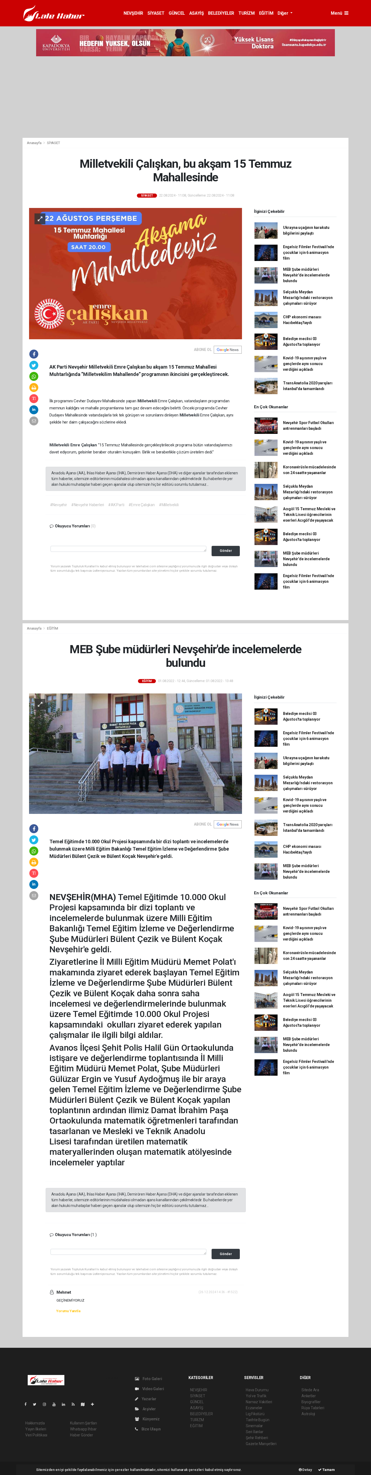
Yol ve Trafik (256, 1396)
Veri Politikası (36, 1435)
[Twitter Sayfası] (37, 1404)
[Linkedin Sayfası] (66, 1404)
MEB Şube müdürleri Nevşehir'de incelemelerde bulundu (306, 275)
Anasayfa (34, 143)
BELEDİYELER (221, 13)
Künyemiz (151, 1419)
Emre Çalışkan (84, 445)
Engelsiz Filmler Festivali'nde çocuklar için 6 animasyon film (308, 252)
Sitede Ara (310, 1390)
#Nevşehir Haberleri (87, 505)
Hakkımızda (35, 1423)
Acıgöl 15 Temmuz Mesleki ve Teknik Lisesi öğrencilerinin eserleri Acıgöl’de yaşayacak (309, 514)
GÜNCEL (177, 13)
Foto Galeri (152, 1379)
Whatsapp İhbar (83, 1429)
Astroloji (308, 1414)
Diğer (283, 13)
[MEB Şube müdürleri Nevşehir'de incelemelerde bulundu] (135, 753)
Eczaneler (254, 1408)
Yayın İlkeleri (35, 1429)
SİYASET (155, 13)
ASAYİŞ (196, 13)
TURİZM (246, 13)
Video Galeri (153, 1389)
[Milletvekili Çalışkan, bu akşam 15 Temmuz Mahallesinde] (135, 273)
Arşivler (149, 1409)
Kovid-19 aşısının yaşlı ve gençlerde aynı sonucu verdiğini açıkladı (304, 364)
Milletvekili (147, 401)
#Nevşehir (58, 505)
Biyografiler (311, 1402)
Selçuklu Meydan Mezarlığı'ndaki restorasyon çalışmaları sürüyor (308, 298)
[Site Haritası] (85, 1404)
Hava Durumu (257, 1390)
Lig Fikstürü (255, 1414)
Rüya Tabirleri (312, 1408)
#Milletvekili (169, 505)
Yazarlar (148, 1399)
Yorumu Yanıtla (68, 1311)
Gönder (226, 551)
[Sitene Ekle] (94, 1404)
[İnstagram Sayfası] (47, 1404)
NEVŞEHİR (133, 13)
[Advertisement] (185, 97)
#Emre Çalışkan (141, 505)
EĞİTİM (266, 13)
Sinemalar (254, 1426)
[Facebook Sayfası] (27, 1404)
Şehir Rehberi (257, 1438)
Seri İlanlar (254, 1432)
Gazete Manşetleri (261, 1444)
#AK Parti (116, 505)
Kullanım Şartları (83, 1423)
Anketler (308, 1396)
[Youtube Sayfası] (56, 1404)
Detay (307, 1470)
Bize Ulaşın (151, 1429)
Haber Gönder (81, 1435)
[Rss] (75, 1404)
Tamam (328, 1470)
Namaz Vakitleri (259, 1402)
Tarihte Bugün (257, 1420)
